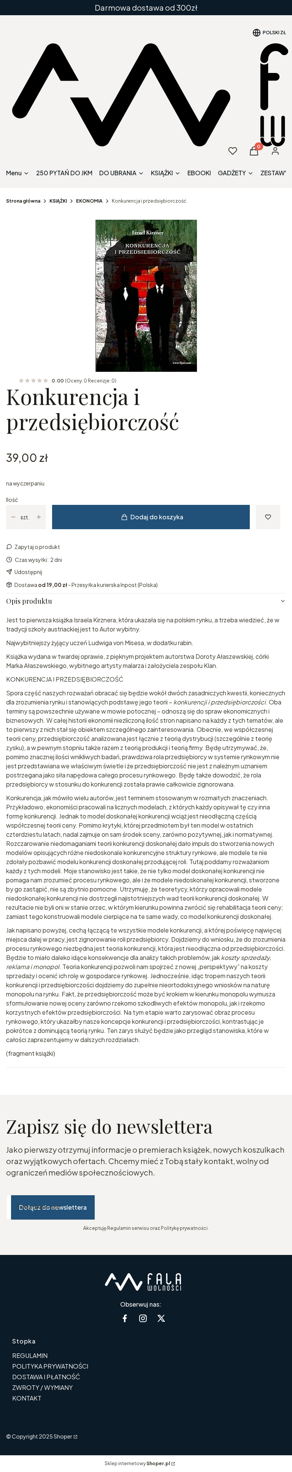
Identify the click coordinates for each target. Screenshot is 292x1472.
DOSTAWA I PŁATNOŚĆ (46, 1377)
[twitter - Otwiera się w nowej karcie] (161, 1318)
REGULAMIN (30, 1355)
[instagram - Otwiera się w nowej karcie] (143, 1318)
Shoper (63, 1436)
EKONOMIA (89, 201)
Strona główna (23, 201)
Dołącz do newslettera (53, 1207)
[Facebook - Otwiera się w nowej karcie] (124, 1318)
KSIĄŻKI (58, 201)
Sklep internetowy (137, 1463)
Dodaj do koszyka (156, 517)
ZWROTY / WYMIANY (42, 1387)
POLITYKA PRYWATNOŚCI (50, 1366)
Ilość (12, 499)
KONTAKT (26, 1398)
